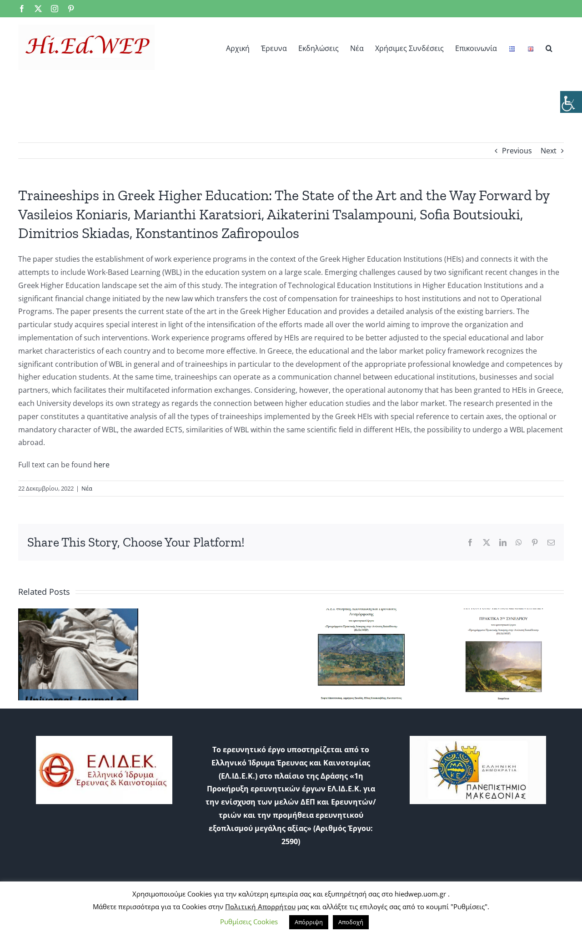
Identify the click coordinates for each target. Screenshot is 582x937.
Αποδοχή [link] (350, 922)
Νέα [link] (86, 488)
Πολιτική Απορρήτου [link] (260, 906)
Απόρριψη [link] (309, 922)
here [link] (102, 465)
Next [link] (549, 151)
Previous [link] (517, 151)
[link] (571, 102)
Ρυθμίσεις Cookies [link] (249, 921)
